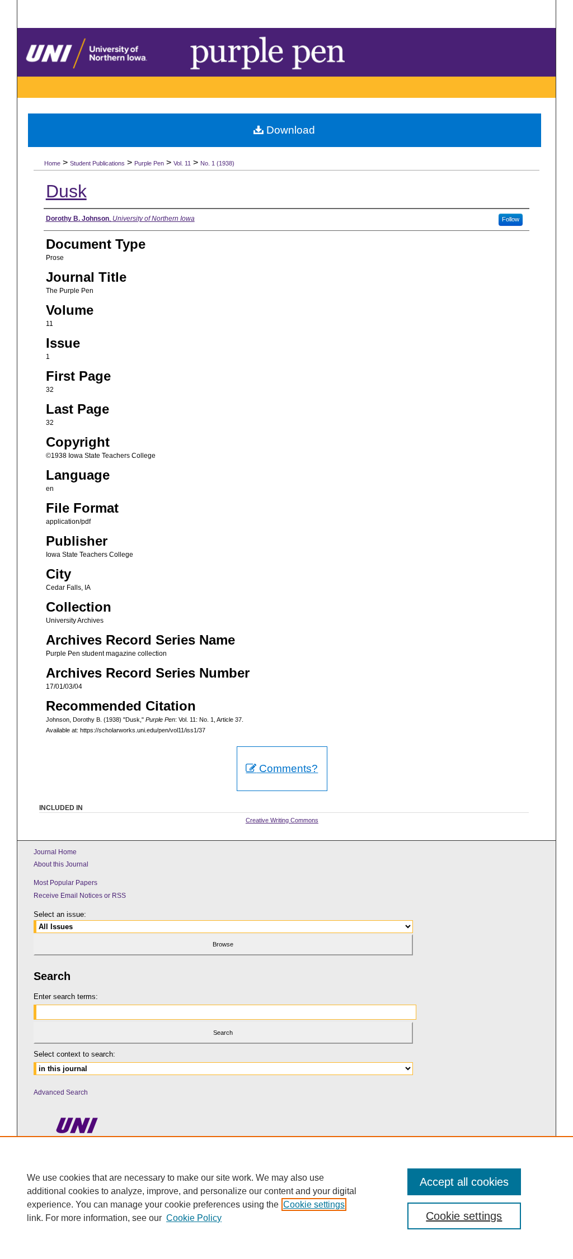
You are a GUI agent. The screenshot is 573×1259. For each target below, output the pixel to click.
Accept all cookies (464, 1182)
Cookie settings (314, 1204)
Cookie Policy (194, 1218)
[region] (286, 1197)
